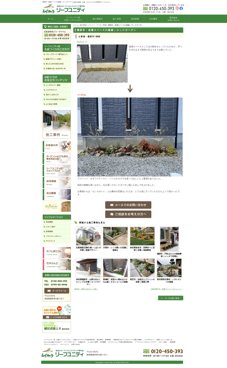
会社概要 (103, 342)
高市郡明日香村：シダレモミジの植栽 (169, 280)
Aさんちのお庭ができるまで (53, 342)
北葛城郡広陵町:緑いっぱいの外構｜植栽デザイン (88, 249)
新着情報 (108, 339)
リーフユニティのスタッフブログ (145, 342)
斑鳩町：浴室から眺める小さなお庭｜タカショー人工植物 (115, 280)
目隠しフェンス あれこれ (164, 339)
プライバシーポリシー (51, 344)
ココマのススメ (149, 339)
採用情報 (172, 342)
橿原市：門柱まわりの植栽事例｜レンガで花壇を (169, 255)
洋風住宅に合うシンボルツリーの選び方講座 (127, 339)
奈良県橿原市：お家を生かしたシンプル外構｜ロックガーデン (88, 281)
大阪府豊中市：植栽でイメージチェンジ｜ (166, 289)
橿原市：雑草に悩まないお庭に (86, 289)
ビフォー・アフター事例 (97, 25)
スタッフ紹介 (163, 342)
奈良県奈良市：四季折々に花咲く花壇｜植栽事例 (142, 249)
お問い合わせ (75, 344)
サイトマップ (64, 344)
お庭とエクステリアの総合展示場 (83, 339)
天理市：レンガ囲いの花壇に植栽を (115, 249)
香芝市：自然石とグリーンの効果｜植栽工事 (142, 280)
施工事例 (83, 25)
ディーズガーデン (70, 342)
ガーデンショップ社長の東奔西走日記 (120, 342)
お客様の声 (81, 342)
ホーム (75, 25)
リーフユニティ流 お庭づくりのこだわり (57, 339)
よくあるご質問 (93, 342)
